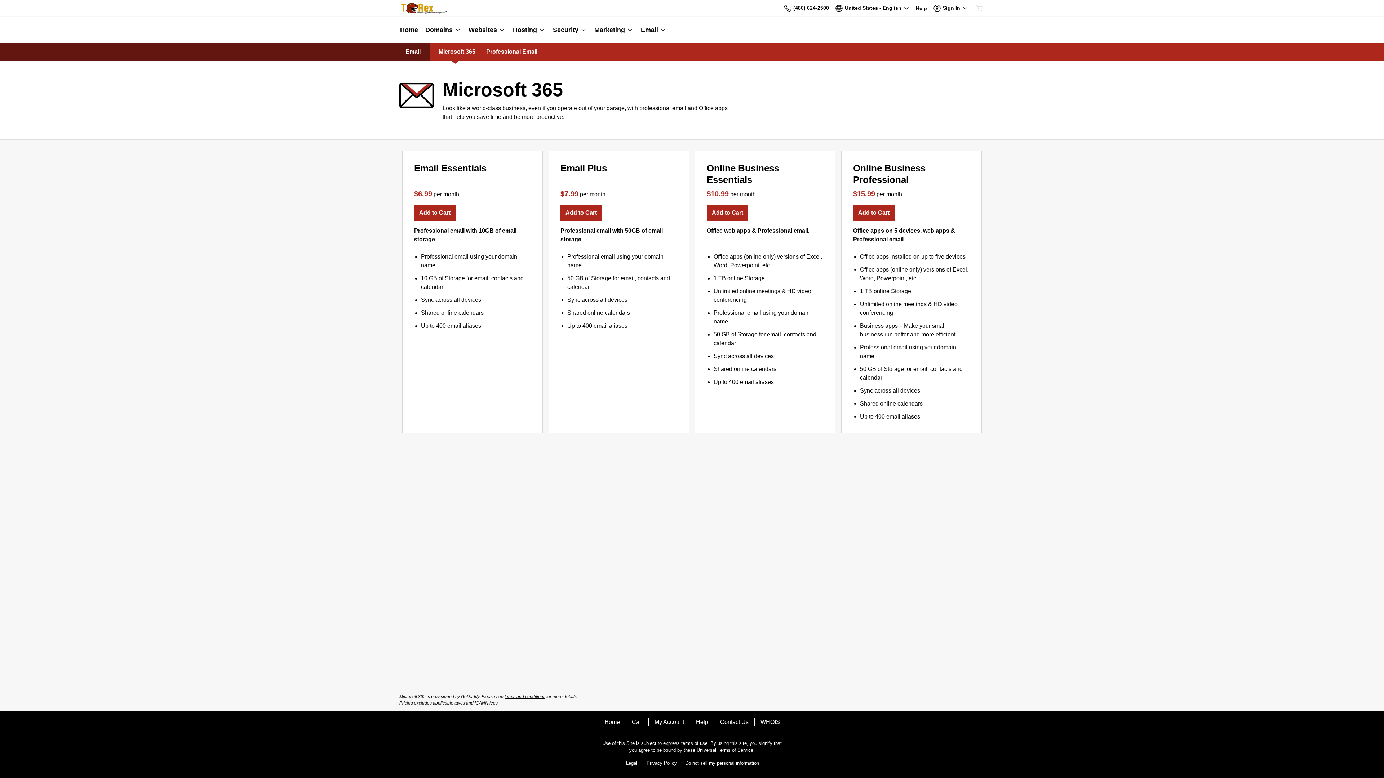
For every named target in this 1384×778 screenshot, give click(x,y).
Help (702, 722)
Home (612, 722)
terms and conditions (525, 696)
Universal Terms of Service (725, 750)
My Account (669, 722)
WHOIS (770, 722)
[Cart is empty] (980, 8)
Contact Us (734, 722)
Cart (637, 722)
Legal (631, 763)
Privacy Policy (662, 763)
